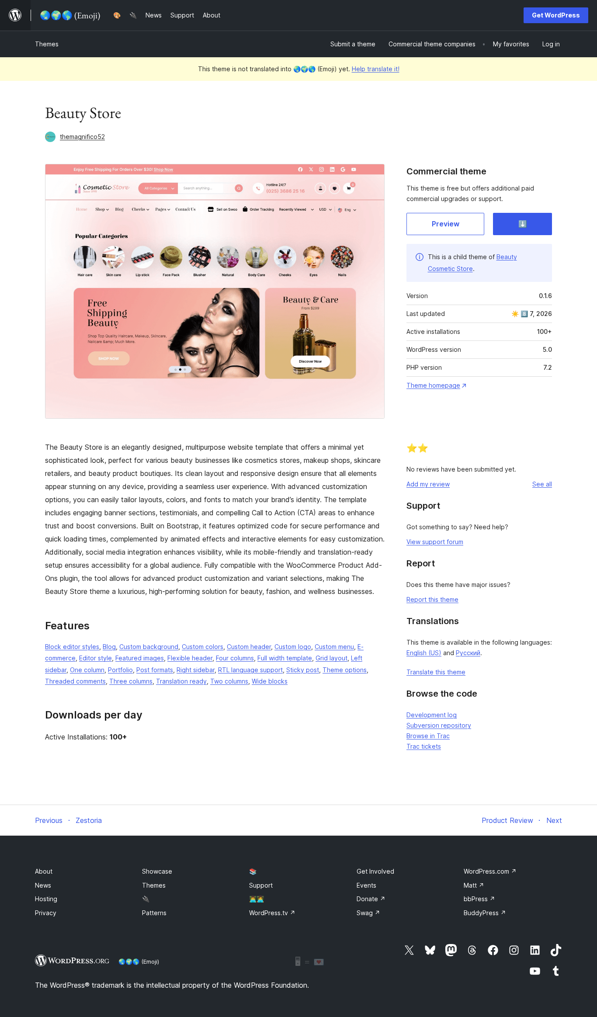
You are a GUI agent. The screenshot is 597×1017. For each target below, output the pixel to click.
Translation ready (181, 681)
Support (261, 885)
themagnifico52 (82, 136)
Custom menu (334, 646)
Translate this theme (435, 672)
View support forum (434, 541)
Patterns (154, 912)
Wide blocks (270, 681)
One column (87, 669)
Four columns (235, 658)
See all (542, 484)
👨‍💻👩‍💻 (256, 898)
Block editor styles (72, 646)
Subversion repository (438, 725)
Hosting (46, 898)
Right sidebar (196, 669)
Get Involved (375, 871)
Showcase (157, 871)
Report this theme (432, 599)
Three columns (131, 681)
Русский (468, 652)
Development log (431, 714)
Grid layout (331, 658)
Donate (371, 898)
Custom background (148, 646)
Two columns (229, 681)
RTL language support (250, 669)
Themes (47, 44)
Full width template (284, 658)
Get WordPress (556, 15)
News (43, 885)
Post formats (154, 669)
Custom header (249, 646)
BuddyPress (485, 912)
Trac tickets (423, 746)
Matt (474, 885)
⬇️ (522, 223)
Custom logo (292, 646)
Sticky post (302, 669)
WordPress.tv (272, 912)
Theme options (345, 669)
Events (366, 885)
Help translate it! (375, 69)
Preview (445, 223)
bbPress (479, 898)
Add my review (428, 484)
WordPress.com (490, 871)
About (43, 871)
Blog (109, 646)
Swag (368, 912)
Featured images (139, 658)
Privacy (45, 912)
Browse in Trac (428, 735)
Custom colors (202, 646)
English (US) (423, 652)
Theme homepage (433, 385)
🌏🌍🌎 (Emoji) (138, 961)
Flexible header (189, 658)
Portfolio (120, 669)
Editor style (95, 658)
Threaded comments (75, 681)
